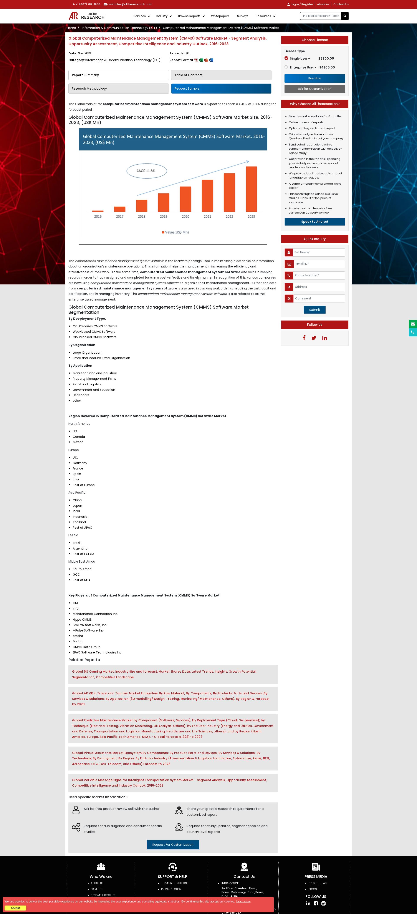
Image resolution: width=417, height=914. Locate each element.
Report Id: (180, 53)
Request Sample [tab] (187, 88)
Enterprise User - (312, 67)
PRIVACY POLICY (171, 889)
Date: (79, 53)
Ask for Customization (314, 89)
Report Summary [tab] (85, 75)
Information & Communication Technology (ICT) (119, 28)
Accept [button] (15, 908)
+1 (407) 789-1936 (87, 4)
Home (71, 28)
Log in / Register (301, 4)
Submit (314, 309)
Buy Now (314, 78)
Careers (96, 889)
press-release (318, 883)
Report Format (182, 60)
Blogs (312, 889)
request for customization (173, 844)
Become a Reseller (103, 895)
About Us (97, 883)
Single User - (312, 58)
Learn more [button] (243, 901)
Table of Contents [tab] (188, 75)
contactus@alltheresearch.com (129, 4)
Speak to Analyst (314, 221)
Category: (114, 60)
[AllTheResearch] (88, 16)
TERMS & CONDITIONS (175, 883)
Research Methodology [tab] (89, 88)
